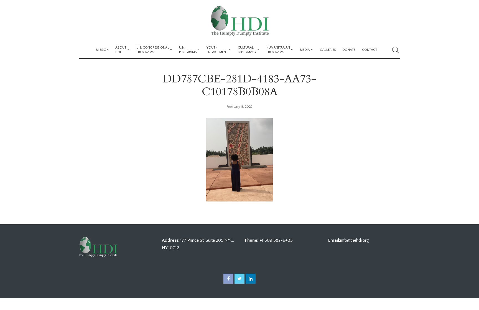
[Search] (395, 50)
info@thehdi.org (354, 240)
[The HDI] (239, 21)
